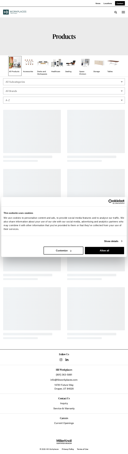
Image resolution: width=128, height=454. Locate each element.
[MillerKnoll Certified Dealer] (64, 441)
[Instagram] (61, 359)
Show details (111, 241)
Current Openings (64, 423)
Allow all (104, 250)
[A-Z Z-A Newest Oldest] (64, 100)
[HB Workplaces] (14, 12)
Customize (62, 250)
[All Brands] (64, 91)
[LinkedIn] (66, 359)
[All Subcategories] (64, 81)
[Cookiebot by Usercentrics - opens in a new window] (110, 201)
